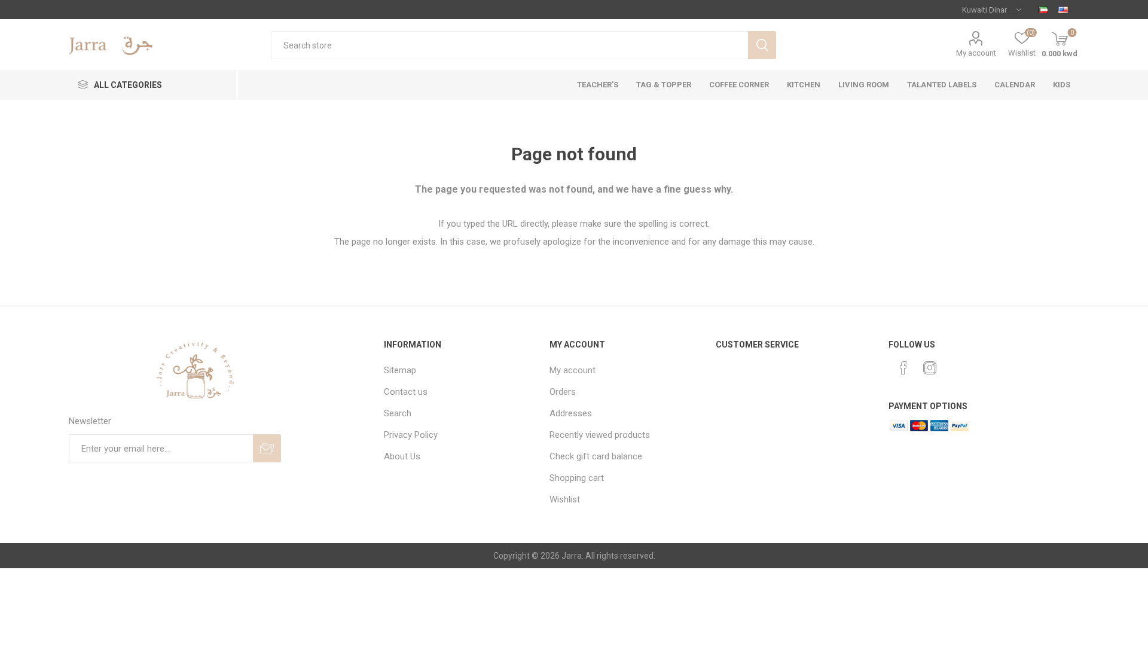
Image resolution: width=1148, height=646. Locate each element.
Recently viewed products (599, 434)
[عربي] (1042, 9)
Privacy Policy (411, 434)
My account (976, 52)
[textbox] (509, 45)
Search (762, 45)
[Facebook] (903, 367)
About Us (402, 456)
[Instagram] (929, 367)
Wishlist (564, 499)
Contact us (406, 391)
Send (267, 448)
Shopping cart (576, 478)
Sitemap (400, 370)
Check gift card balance (595, 456)
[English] (1063, 9)
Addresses (570, 413)
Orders (562, 391)
